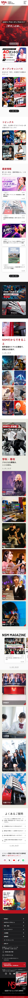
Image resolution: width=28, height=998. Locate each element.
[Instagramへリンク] (6, 974)
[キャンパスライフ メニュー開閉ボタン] (23, 929)
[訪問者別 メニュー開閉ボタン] (23, 936)
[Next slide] (26, 649)
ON (14, 43)
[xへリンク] (9, 860)
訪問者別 (6, 936)
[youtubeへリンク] (14, 860)
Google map (6, 959)
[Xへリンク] (10, 974)
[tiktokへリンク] (19, 860)
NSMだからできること (9, 922)
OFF (17, 43)
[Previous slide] (1, 649)
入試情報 (6, 933)
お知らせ (6, 943)
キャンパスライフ (8, 929)
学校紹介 (6, 919)
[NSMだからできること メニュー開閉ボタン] (23, 922)
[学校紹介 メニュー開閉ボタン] (23, 919)
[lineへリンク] (23, 860)
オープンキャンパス (9, 940)
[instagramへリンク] (5, 860)
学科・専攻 (6, 926)
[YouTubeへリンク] (14, 974)
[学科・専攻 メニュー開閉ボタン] (23, 926)
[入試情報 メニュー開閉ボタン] (23, 933)
